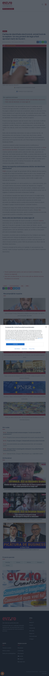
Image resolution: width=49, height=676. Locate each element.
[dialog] (24, 338)
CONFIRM (15, 344)
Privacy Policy (32, 348)
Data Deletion (17, 348)
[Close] (46, 327)
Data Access (24, 348)
